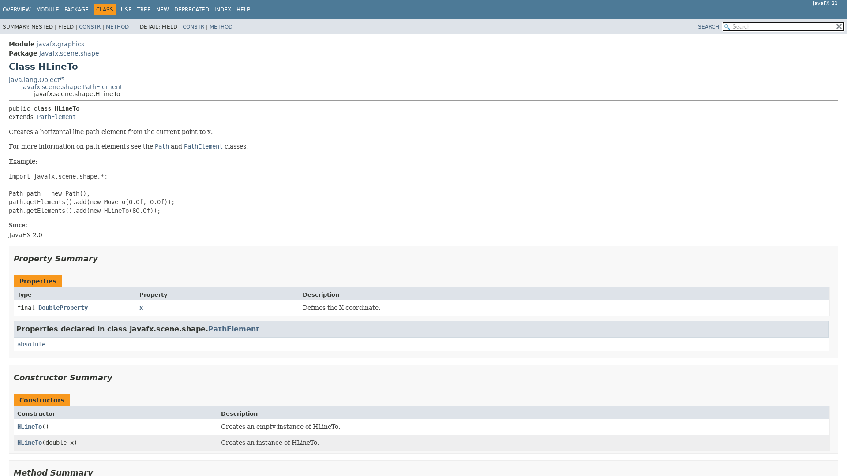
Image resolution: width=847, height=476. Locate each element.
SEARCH (708, 27)
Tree (144, 10)
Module (47, 10)
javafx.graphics (60, 44)
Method (117, 27)
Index (222, 10)
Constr (90, 27)
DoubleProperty (63, 307)
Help (243, 10)
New (162, 10)
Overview (17, 10)
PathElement (56, 116)
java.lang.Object (34, 79)
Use (126, 10)
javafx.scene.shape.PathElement (71, 86)
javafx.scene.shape (69, 53)
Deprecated (191, 10)
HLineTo (29, 426)
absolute (31, 344)
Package (76, 10)
